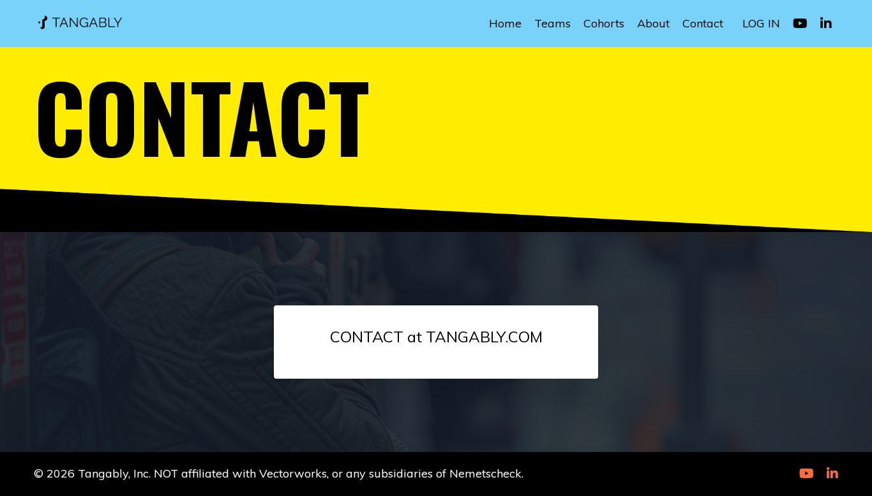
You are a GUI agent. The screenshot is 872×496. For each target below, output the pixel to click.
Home (505, 23)
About (653, 23)
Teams (552, 23)
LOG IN (761, 23)
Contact (702, 23)
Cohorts (603, 23)
